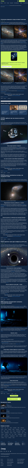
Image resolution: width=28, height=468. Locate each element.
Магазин (2, 460)
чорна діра (9, 98)
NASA (4, 393)
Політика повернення (10, 460)
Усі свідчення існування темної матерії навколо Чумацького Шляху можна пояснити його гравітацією (13, 407)
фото (15, 393)
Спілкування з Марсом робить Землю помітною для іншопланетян (17, 444)
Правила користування (20, 460)
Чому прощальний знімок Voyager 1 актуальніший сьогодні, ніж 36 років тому (10, 444)
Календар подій (9, 465)
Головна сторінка (3, 5)
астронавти (8, 393)
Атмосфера (9, 429)
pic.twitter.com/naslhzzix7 (5, 342)
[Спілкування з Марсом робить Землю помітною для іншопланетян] (3, 415)
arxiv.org (7, 282)
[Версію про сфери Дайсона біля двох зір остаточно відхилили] (3, 420)
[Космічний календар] (17, 1)
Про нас (2, 459)
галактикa (2, 434)
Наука (8, 5)
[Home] (2, 1)
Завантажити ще (14, 395)
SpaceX (18, 147)
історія (13, 437)
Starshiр (6, 429)
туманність (2, 437)
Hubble (4, 299)
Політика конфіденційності (21, 459)
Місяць (12, 393)
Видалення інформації (10, 462)
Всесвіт (13, 429)
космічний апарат (20, 434)
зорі (12, 434)
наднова (25, 434)
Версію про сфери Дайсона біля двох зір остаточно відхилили (9, 422)
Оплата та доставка (10, 459)
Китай (24, 429)
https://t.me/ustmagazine (16, 95)
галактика (5, 98)
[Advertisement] (14, 13)
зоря (9, 434)
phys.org (6, 233)
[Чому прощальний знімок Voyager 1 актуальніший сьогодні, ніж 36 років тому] (3, 410)
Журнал (2, 462)
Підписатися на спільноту (6, 66)
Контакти (2, 465)
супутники (8, 172)
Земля (21, 429)
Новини (6, 5)
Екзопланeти (17, 429)
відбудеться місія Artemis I (7, 384)
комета (15, 434)
